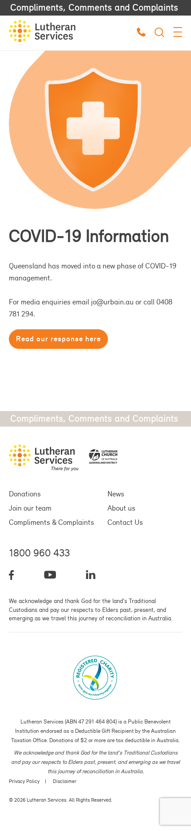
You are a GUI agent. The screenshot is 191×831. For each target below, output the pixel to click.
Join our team (30, 507)
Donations (25, 493)
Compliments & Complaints (51, 522)
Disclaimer (64, 781)
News (115, 493)
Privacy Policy (24, 781)
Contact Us (125, 522)
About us (121, 507)
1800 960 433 (39, 553)
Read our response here (58, 338)
